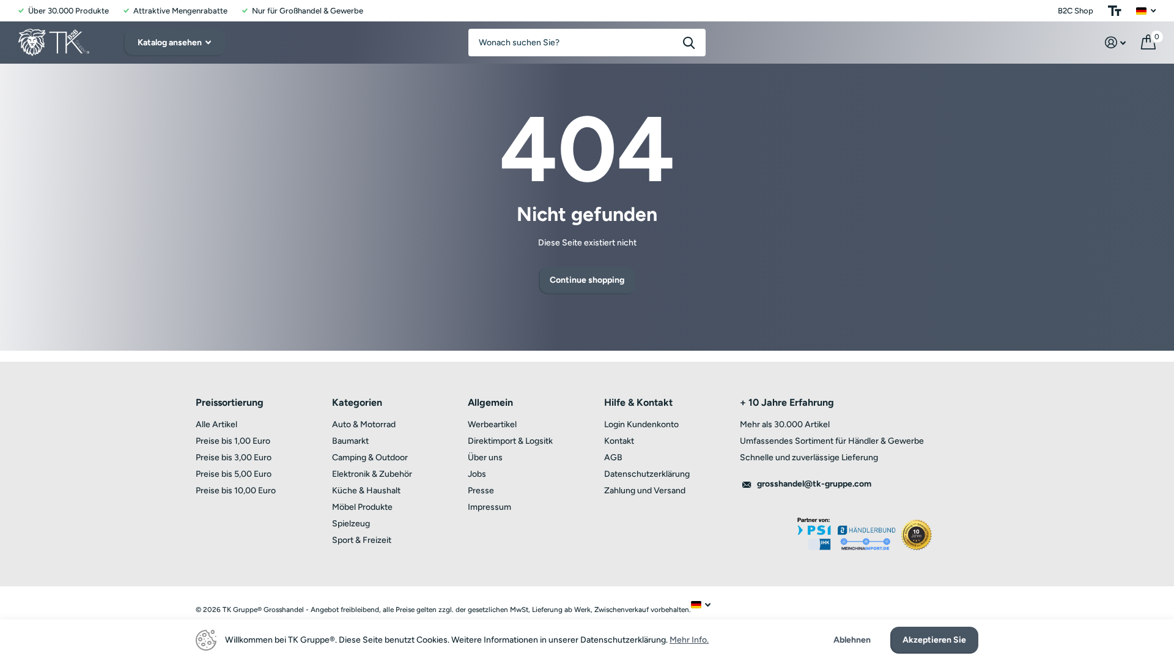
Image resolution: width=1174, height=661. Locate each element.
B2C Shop (1075, 10)
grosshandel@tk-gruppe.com (814, 484)
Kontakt (619, 441)
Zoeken (689, 42)
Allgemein (490, 402)
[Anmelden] (1115, 42)
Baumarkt (350, 441)
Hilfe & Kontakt (638, 402)
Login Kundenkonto (641, 424)
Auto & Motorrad (364, 424)
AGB (613, 457)
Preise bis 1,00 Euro (233, 441)
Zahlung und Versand (644, 490)
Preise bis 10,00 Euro (236, 490)
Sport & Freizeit (361, 540)
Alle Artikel (216, 424)
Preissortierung (230, 402)
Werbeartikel (492, 424)
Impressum (489, 507)
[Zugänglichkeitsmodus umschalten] (1114, 10)
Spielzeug (351, 523)
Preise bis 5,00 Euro (233, 474)
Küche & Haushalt (366, 490)
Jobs (477, 474)
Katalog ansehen (171, 42)
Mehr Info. (689, 640)
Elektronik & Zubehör (372, 474)
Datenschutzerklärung (647, 474)
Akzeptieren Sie (934, 640)
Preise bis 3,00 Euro (233, 457)
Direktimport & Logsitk (510, 441)
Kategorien (357, 402)
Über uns (485, 457)
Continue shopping (587, 280)
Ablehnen (852, 640)
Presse (481, 490)
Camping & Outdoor (370, 457)
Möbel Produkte (362, 507)
